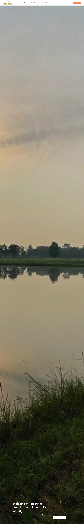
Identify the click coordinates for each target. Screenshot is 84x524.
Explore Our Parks (34, 2)
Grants (40, 2)
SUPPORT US (59, 517)
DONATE (76, 2)
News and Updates (27, 2)
